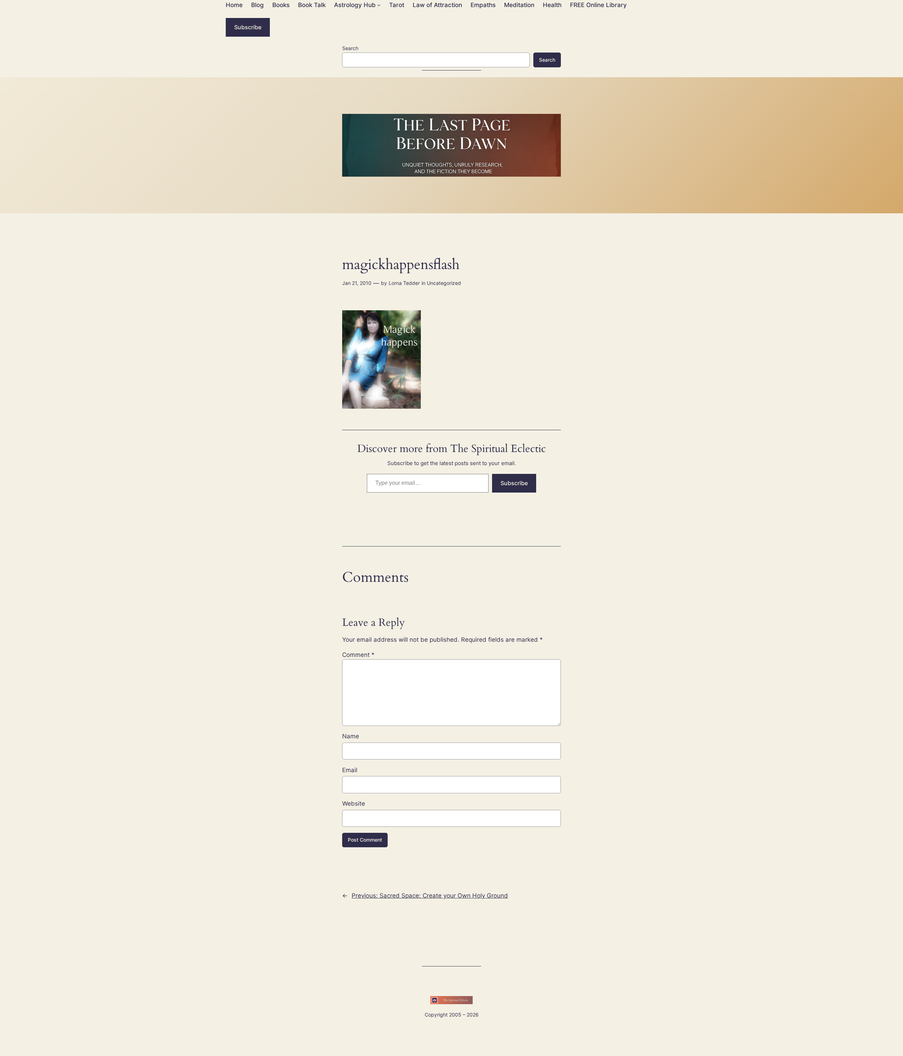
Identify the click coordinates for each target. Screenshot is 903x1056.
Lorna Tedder (404, 283)
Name (350, 736)
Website (353, 803)
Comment (358, 654)
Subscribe (247, 27)
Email (349, 770)
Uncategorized (444, 283)
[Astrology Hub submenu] (379, 5)
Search (350, 48)
